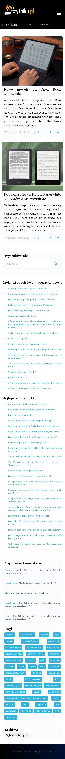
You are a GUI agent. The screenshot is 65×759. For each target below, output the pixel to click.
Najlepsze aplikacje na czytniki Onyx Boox (28, 442)
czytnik (9, 641)
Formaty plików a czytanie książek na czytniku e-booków (34, 349)
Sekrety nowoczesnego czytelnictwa (25, 470)
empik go (37, 672)
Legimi (37, 692)
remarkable (26, 711)
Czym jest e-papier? (17, 338)
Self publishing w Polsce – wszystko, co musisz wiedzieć (35, 456)
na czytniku (54, 692)
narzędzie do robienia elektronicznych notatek (26, 698)
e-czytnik (30, 660)
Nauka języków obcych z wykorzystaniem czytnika (32, 409)
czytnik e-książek (13, 647)
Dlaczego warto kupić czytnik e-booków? (27, 288)
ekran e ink (54, 666)
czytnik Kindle (53, 647)
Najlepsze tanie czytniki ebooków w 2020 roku (30, 304)
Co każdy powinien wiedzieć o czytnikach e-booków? (33, 333)
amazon (9, 634)
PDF (57, 704)
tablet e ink (11, 717)
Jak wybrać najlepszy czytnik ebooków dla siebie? (31, 299)
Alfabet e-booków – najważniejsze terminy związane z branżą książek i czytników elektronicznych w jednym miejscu (35, 324)
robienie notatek (43, 711)
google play (54, 672)
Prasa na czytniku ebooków (21, 415)
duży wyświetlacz (13, 660)
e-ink (42, 660)
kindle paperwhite (33, 679)
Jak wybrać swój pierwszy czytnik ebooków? (29, 310)
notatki (56, 698)
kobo (57, 679)
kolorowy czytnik (13, 685)
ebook (21, 666)
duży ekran (54, 653)
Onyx (25, 704)
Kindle (8, 679)
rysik (57, 711)
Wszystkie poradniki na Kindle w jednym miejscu (31, 420)
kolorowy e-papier (33, 685)
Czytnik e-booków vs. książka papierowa (27, 343)
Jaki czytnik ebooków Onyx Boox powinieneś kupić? (32, 437)
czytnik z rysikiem (35, 653)
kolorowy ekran (52, 685)
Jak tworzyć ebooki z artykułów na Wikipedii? (29, 515)
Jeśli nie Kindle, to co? (18, 377)
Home (29, 24)
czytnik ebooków (34, 647)
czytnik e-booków (30, 641)
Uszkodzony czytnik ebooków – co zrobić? (28, 404)
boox (57, 634)
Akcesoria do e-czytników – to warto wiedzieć (29, 388)
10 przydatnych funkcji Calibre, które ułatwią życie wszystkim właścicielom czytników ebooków (35, 509)
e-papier (9, 666)
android (44, 634)
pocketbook (11, 711)
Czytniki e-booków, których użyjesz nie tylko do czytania (34, 382)
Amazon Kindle (26, 634)
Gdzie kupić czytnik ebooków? (22, 315)
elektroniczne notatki (15, 672)
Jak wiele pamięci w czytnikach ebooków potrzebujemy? (34, 529)
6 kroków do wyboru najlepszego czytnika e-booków (33, 294)
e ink (42, 666)
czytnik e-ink (53, 641)
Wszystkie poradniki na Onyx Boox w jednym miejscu (33, 431)
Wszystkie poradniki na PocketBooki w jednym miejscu (34, 426)
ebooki (32, 666)
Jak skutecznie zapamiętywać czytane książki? (29, 476)
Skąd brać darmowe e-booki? (22, 372)
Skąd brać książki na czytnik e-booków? (37, 583)
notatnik (9, 704)
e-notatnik (54, 660)
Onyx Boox (41, 704)
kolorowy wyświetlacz (15, 692)
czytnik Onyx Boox (14, 653)
